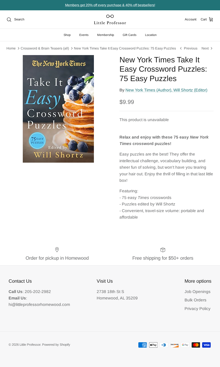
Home (11, 48)
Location (151, 35)
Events (84, 35)
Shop (67, 35)
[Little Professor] (110, 19)
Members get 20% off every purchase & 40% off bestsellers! (110, 5)
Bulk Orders (195, 300)
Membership (105, 35)
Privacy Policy (198, 308)
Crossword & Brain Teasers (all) (45, 48)
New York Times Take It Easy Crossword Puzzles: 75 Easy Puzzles (125, 48)
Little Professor (30, 344)
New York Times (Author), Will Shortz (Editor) (166, 90)
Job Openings (198, 291)
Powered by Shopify (56, 344)
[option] (58, 109)
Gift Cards (129, 35)
